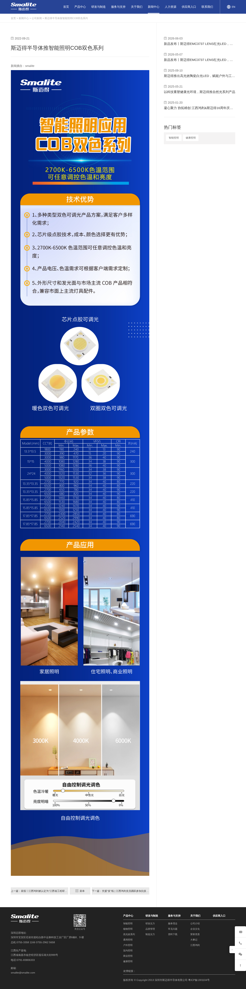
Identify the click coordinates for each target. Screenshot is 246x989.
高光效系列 (129, 934)
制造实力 (150, 934)
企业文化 (195, 929)
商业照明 (128, 956)
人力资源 (170, 6)
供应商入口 (189, 6)
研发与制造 (98, 6)
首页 (66, 6)
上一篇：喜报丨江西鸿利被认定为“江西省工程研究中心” (39, 891)
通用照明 (128, 939)
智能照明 (174, 137)
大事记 (193, 939)
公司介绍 (195, 923)
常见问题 (172, 929)
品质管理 (150, 929)
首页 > (14, 18)
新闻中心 (153, 6)
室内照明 (128, 950)
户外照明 (128, 945)
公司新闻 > (38, 18)
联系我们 (207, 6)
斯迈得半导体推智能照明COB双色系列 (66, 18)
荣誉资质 (195, 934)
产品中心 (80, 6)
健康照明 (191, 137)
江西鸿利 (195, 945)
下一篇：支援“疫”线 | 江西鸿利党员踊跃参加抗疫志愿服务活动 (120, 891)
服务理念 (172, 923)
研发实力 (150, 923)
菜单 (82, 891)
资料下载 (172, 934)
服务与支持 (118, 6)
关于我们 (136, 6)
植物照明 (128, 929)
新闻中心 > (25, 18)
